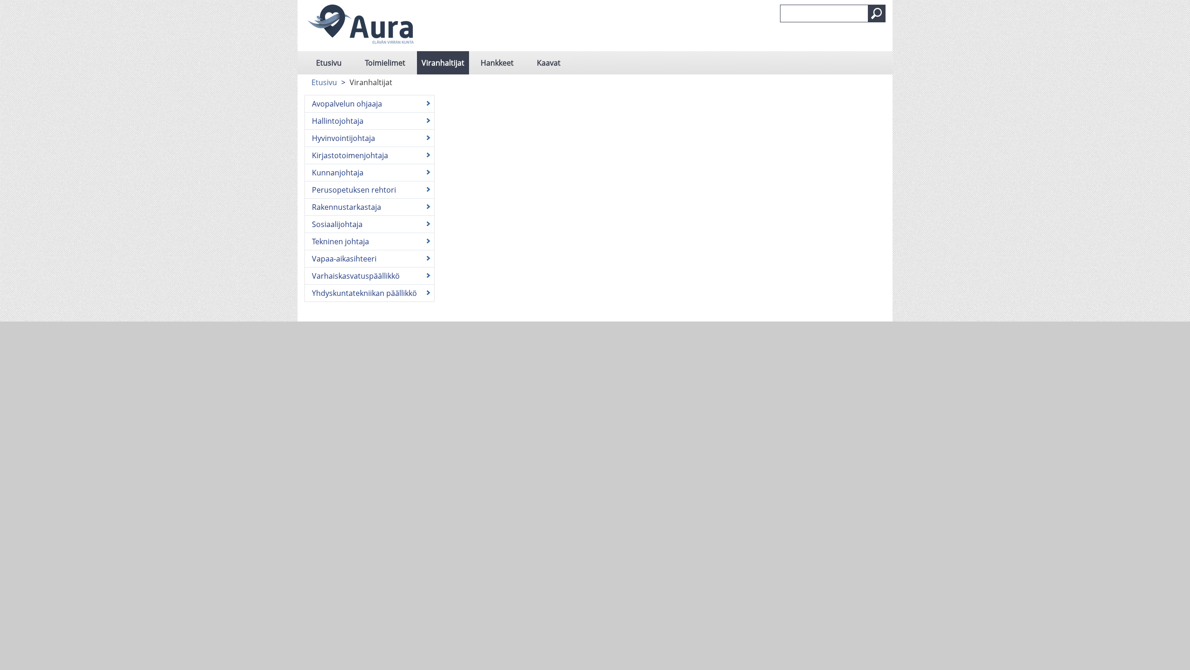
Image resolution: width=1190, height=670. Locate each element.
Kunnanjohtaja (338, 173)
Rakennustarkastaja (346, 207)
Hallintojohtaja (338, 121)
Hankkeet (497, 63)
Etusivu (329, 63)
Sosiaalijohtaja (337, 224)
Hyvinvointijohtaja (343, 138)
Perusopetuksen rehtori (354, 190)
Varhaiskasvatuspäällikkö (356, 276)
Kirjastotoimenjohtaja (350, 155)
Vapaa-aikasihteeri (344, 259)
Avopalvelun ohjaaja (347, 104)
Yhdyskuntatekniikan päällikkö (364, 293)
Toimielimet (385, 63)
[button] (877, 13)
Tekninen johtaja (340, 241)
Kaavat (549, 63)
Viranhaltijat (443, 63)
